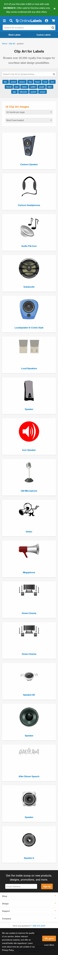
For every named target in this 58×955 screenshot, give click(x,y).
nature (24, 87)
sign (14, 92)
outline (32, 87)
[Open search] (52, 27)
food (45, 82)
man (16, 87)
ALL (5, 82)
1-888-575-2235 (38, 925)
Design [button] (5, 903)
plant (50, 87)
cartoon (22, 82)
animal (13, 82)
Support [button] (6, 911)
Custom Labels (44, 34)
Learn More (49, 945)
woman (42, 92)
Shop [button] (4, 896)
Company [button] (6, 918)
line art (8, 87)
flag (30, 82)
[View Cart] (53, 20)
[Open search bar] (11, 20)
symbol (33, 92)
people (41, 87)
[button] (4, 20)
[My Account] (46, 20)
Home (4, 43)
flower (37, 82)
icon (52, 82)
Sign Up (47, 886)
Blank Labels (14, 34)
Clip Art (12, 43)
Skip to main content (9, 9)
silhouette (23, 92)
